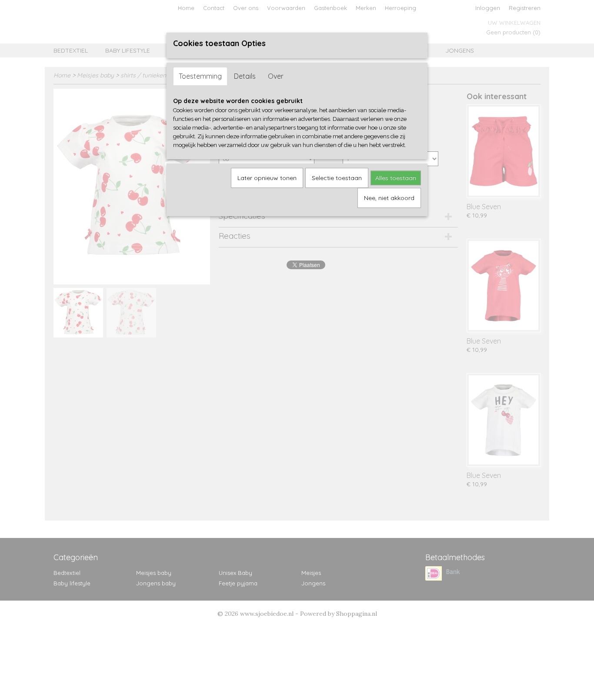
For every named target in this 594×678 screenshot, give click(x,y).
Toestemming (200, 76)
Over (276, 76)
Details (245, 76)
